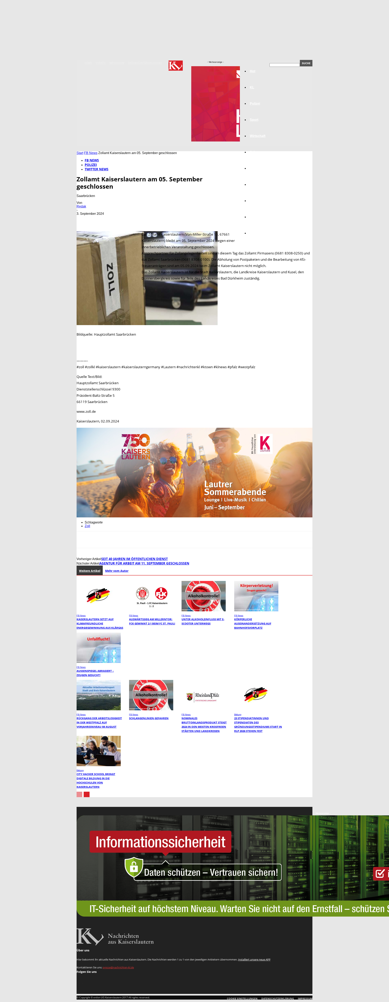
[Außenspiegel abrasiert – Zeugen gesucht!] (99, 662)
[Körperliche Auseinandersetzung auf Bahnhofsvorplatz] (256, 610)
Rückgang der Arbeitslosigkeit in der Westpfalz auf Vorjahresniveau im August (99, 722)
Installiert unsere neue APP (254, 959)
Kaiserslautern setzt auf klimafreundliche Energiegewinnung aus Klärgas (100, 623)
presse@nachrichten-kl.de (118, 967)
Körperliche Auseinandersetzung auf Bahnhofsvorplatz (252, 623)
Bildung (256, 168)
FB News (90, 153)
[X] (98, 220)
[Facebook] (83, 220)
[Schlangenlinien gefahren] (151, 709)
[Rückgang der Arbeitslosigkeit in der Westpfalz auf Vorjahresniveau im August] (99, 709)
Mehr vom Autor (116, 571)
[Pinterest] (112, 220)
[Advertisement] (194, 365)
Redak (81, 206)
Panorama (258, 233)
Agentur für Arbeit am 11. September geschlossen (144, 563)
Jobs (254, 152)
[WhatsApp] (127, 220)
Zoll (87, 526)
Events (101, 63)
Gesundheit (259, 200)
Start (80, 153)
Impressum (116, 63)
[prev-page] (79, 794)
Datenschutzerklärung (145, 63)
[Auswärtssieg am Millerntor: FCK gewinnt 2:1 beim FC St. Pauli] (151, 610)
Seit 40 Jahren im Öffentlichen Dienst (134, 559)
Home (88, 63)
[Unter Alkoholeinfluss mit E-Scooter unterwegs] (204, 610)
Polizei (91, 165)
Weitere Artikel (89, 571)
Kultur (254, 217)
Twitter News (96, 169)
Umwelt (255, 184)
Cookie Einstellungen (242, 998)
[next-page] (87, 794)
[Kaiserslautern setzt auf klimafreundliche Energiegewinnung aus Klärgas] (99, 610)
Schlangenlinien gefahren (149, 718)
